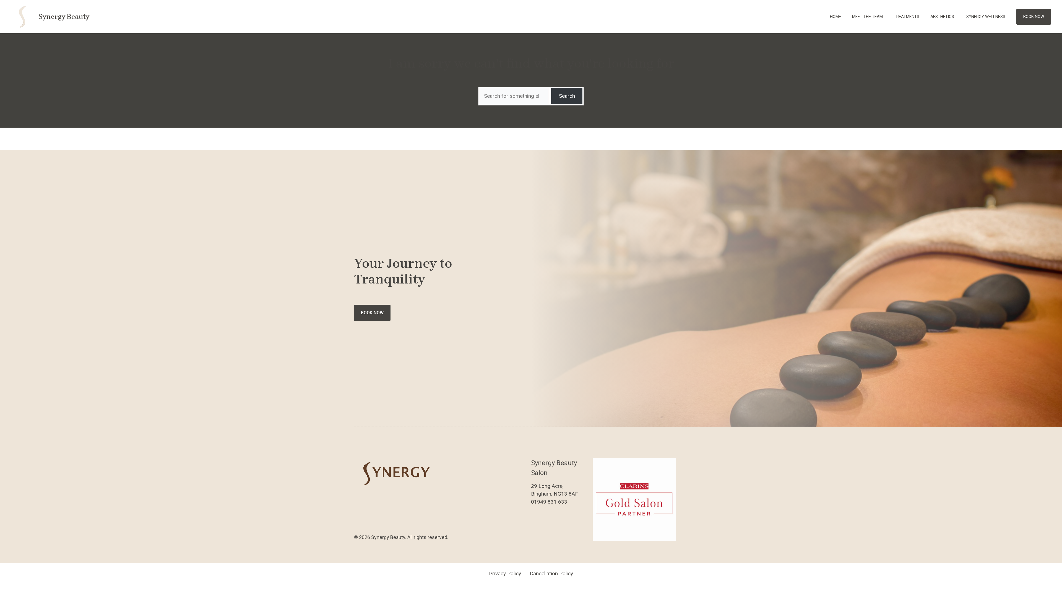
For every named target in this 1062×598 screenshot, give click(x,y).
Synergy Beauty (63, 16)
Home (835, 16)
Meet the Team (867, 16)
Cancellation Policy (551, 573)
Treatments (906, 16)
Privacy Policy (505, 573)
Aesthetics (942, 16)
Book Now (1033, 16)
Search (567, 96)
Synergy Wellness (985, 16)
